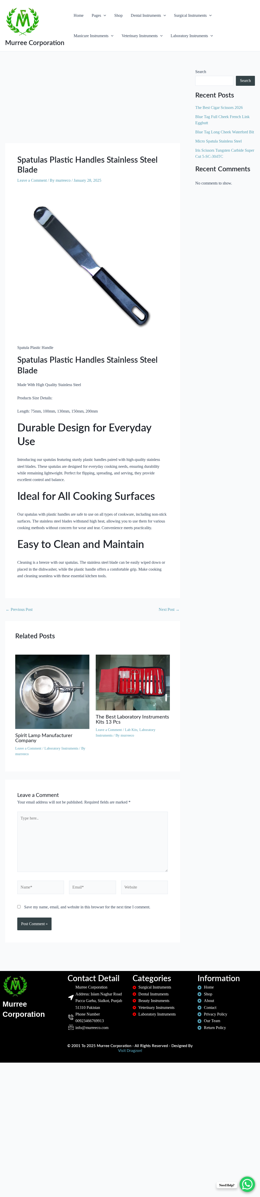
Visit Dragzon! (130, 1051)
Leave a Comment (32, 180)
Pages (96, 15)
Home (79, 15)
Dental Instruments (146, 15)
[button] (103, 15)
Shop (118, 15)
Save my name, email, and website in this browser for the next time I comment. (87, 907)
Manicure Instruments (91, 36)
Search (200, 71)
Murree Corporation (34, 43)
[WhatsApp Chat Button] (247, 1184)
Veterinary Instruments (140, 36)
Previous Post (19, 610)
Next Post (169, 610)
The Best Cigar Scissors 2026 (219, 107)
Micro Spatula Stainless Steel (218, 141)
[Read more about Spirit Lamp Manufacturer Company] (52, 691)
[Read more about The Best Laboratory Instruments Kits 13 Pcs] (133, 682)
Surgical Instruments (190, 15)
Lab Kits (131, 730)
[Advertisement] (92, 105)
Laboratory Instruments (189, 36)
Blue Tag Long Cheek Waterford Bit (224, 132)
